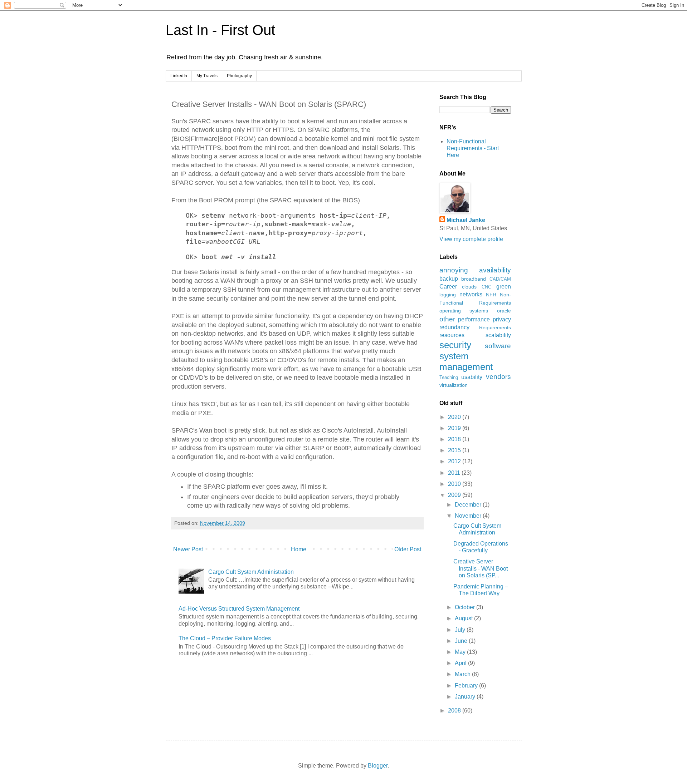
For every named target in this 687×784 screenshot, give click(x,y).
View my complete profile (471, 239)
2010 (455, 484)
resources (451, 335)
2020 (455, 417)
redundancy (454, 327)
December (469, 505)
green (503, 286)
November (469, 516)
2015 (455, 450)
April (461, 663)
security (455, 345)
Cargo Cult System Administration (251, 572)
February (467, 685)
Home (298, 549)
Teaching (448, 377)
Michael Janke (466, 220)
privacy (502, 319)
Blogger (378, 766)
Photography (239, 75)
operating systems (463, 311)
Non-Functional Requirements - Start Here (473, 148)
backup (448, 279)
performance (474, 319)
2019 (455, 428)
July (461, 630)
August (464, 618)
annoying (453, 270)
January (466, 697)
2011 (455, 473)
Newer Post (188, 549)
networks (470, 294)
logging (447, 294)
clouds (469, 287)
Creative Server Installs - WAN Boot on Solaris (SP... (480, 568)
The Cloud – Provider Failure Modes (225, 638)
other (447, 319)
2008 (455, 710)
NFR (491, 294)
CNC (486, 287)
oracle (504, 311)
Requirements (495, 327)
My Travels (207, 75)
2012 (455, 461)
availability (495, 270)
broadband (473, 279)
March (463, 674)
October (465, 607)
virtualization (453, 385)
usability (471, 377)
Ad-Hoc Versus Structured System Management (239, 609)
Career (448, 286)
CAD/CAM (500, 279)
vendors (498, 376)
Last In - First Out (220, 30)
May (461, 652)
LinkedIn (178, 75)
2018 (455, 439)
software (498, 346)
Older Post (407, 549)
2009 (455, 495)
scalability (498, 335)
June (462, 641)
